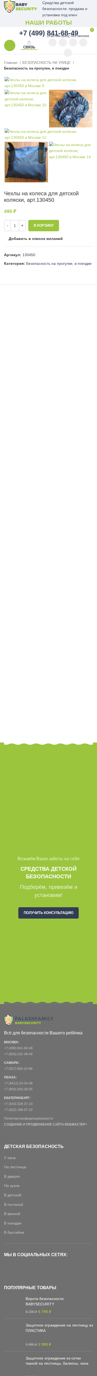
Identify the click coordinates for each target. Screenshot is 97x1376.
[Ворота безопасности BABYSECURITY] (13, 1305)
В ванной (12, 1214)
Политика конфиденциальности (28, 1118)
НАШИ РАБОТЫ (48, 22)
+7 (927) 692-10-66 (18, 1069)
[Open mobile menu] (9, 45)
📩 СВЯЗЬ (29, 45)
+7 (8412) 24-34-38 (18, 1083)
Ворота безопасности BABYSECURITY (45, 1301)
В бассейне (14, 1232)
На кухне (12, 1185)
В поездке (13, 1223)
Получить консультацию (48, 913)
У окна (10, 1158)
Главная (11, 63)
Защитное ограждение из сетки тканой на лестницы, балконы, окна (57, 1361)
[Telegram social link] (68, 53)
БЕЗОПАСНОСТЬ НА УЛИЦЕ (47, 63)
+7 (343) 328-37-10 (18, 1104)
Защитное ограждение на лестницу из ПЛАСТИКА (59, 1328)
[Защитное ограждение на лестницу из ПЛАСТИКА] (13, 1335)
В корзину (44, 225)
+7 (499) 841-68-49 (18, 1048)
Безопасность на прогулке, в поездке (36, 68)
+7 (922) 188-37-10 (18, 1110)
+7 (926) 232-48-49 (18, 1054)
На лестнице (15, 1167)
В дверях (12, 1176)
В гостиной (13, 1204)
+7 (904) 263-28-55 (18, 1089)
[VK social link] (83, 42)
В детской (12, 1195)
